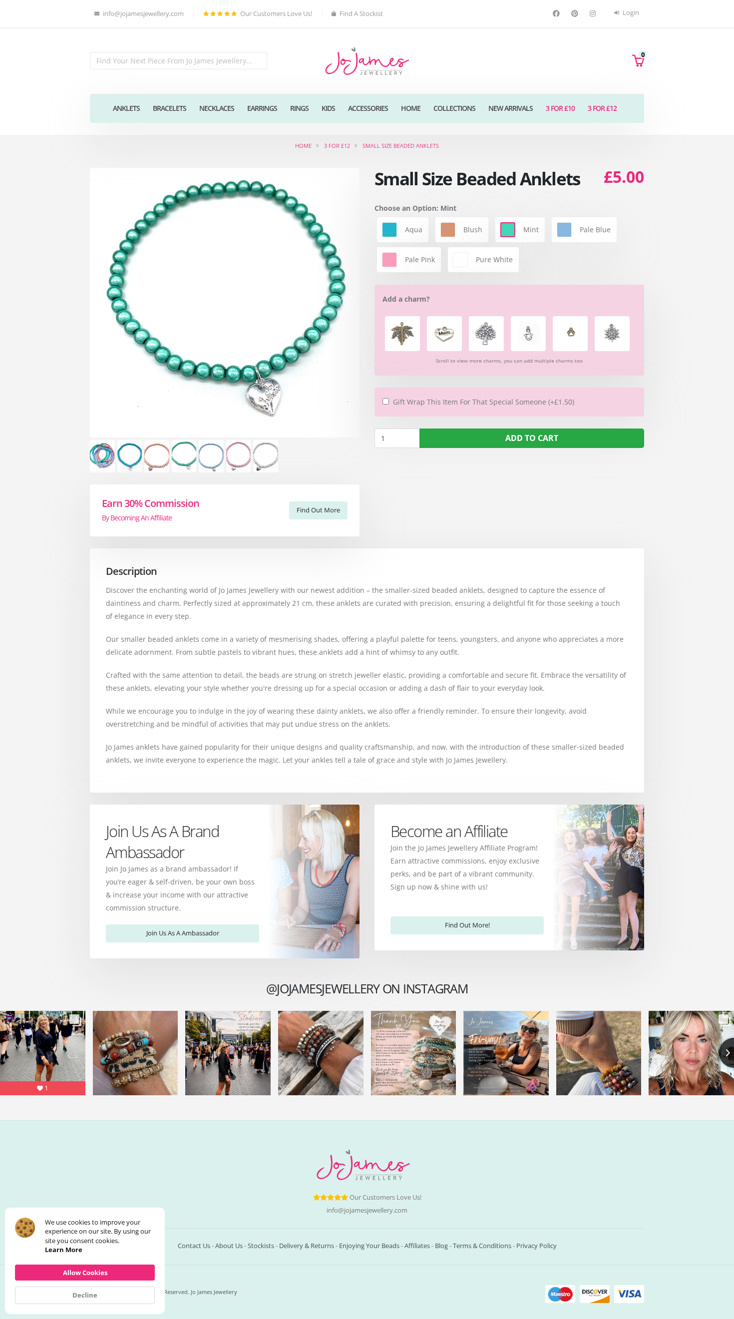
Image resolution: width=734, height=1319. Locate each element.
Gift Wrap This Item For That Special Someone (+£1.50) (483, 402)
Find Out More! (467, 924)
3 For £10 (560, 108)
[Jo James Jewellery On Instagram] (594, 13)
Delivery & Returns (306, 1246)
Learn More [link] (63, 1249)
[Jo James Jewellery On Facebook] (557, 13)
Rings (299, 108)
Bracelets (169, 108)
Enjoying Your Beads (369, 1246)
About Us (229, 1246)
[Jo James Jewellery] (367, 60)
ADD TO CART (531, 438)
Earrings (262, 108)
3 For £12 (602, 108)
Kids (328, 108)
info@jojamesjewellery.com (367, 1210)
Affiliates (417, 1246)
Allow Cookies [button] (85, 1272)
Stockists (261, 1246)
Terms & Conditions (482, 1246)
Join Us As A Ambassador (182, 932)
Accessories (368, 108)
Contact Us (194, 1246)
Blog (441, 1246)
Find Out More (318, 509)
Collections (454, 108)
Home (410, 108)
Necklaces (216, 108)
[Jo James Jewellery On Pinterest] (576, 13)
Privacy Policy (536, 1246)
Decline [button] (84, 1295)
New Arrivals (510, 108)
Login (630, 12)
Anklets (126, 108)
